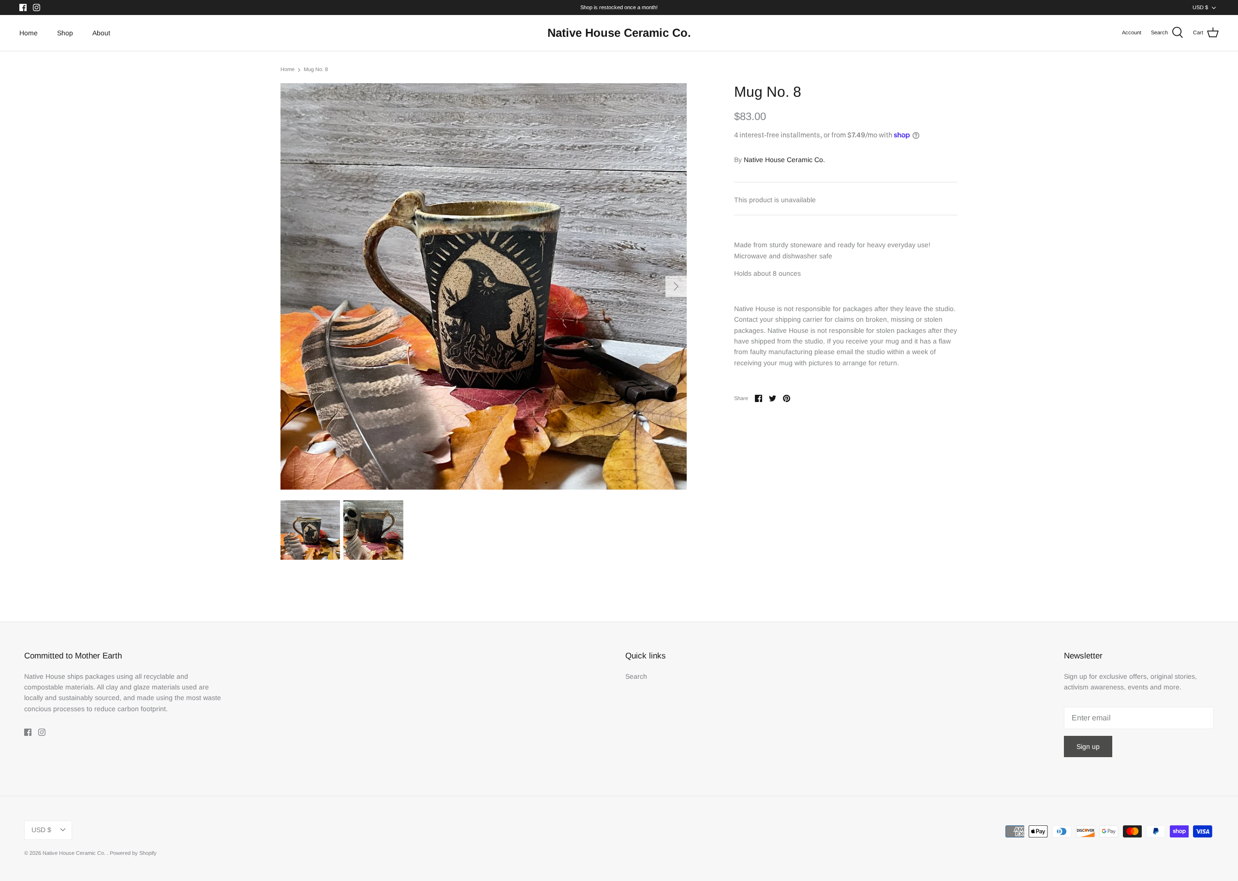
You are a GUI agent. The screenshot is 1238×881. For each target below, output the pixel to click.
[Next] (676, 286)
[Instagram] (36, 7)
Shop (65, 33)
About (101, 33)
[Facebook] (23, 7)
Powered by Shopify (133, 853)
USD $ (1200, 7)
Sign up (1088, 746)
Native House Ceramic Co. (784, 160)
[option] (483, 286)
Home (28, 33)
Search (636, 676)
